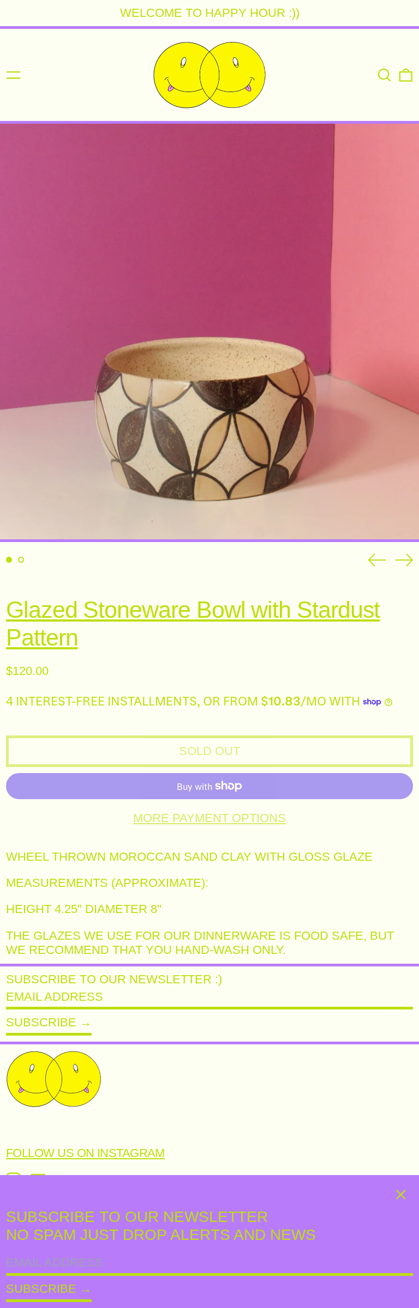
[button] (384, 75)
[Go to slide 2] (21, 560)
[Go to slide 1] (9, 560)
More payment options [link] (209, 818)
